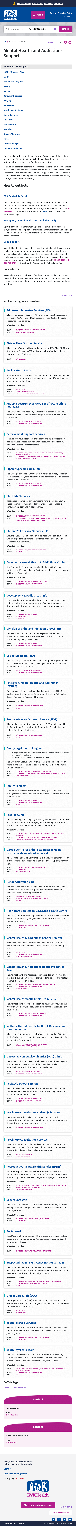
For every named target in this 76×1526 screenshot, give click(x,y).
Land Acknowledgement (15, 1473)
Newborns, (40, 456)
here (45, 211)
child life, (19, 518)
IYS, (26, 393)
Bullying (7, 100)
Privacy (21, 1523)
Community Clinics (22, 585)
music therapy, (27, 518)
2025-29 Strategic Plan (14, 72)
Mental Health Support (16, 66)
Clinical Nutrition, (34, 833)
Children (19, 551)
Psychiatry (40, 705)
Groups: (9, 331)
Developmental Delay (13, 110)
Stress (6, 139)
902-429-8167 (58, 260)
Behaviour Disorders (13, 96)
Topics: (9, 329)
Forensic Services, (34, 925)
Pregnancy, (29, 1044)
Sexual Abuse (10, 124)
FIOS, (17, 737)
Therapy (18, 804)
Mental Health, (27, 332)
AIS (33, 332)
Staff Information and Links (38, 1505)
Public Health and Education (46, 985)
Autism (7, 91)
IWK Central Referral (15, 196)
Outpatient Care (42, 581)
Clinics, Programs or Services (15, 1387)
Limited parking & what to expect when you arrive (40, 3)
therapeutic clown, (51, 518)
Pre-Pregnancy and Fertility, (35, 1185)
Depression (9, 105)
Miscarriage (28, 1189)
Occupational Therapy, (32, 1369)
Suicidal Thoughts (12, 143)
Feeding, (19, 839)
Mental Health (42, 329)
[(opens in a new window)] (65, 42)
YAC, (25, 520)
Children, (19, 360)
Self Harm (8, 120)
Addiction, (19, 332)
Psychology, (62, 1369)
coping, (18, 520)
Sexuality (8, 129)
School (39, 1098)
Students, (19, 458)
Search (65, 29)
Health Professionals (23, 707)
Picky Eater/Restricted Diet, (31, 839)
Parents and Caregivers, (24, 391)
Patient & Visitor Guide (61, 13)
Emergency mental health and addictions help (30, 220)
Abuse (18, 1285)
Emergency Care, (33, 453)
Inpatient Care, (33, 329)
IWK (5, 42)
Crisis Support (11, 241)
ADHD (6, 77)
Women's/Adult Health (23, 454)
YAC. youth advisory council (36, 520)
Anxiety (7, 86)
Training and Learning (23, 1370)
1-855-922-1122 (12, 1415)
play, (22, 520)
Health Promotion (21, 988)
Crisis (18, 709)
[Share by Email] (69, 42)
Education (19, 1102)
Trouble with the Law (13, 148)
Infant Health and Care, (46, 453)
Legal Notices (10, 1523)
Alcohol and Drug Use (13, 81)
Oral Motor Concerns (46, 839)
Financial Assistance (22, 775)
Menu (40, 14)
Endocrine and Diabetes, (24, 896)
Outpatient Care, (45, 1369)
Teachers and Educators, (30, 1100)
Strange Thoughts (12, 134)
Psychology (37, 421)
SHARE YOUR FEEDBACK (61, 1513)
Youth (18, 331)
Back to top (65, 295)
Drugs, (25, 956)
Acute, (18, 871)
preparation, (62, 518)
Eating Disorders (11, 115)
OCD (17, 1374)
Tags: (8, 332)
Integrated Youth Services (36, 393)
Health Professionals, (29, 456)
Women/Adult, (27, 458)
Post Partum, (20, 1189)
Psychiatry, (29, 421)
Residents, (63, 456)
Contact (68, 16)
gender (18, 900)
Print (52, 42)
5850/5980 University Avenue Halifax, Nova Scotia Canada (18, 1463)
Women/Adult (36, 1046)
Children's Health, (22, 329)
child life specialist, (38, 518)
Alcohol (30, 956)
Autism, (18, 618)
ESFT (20, 737)
